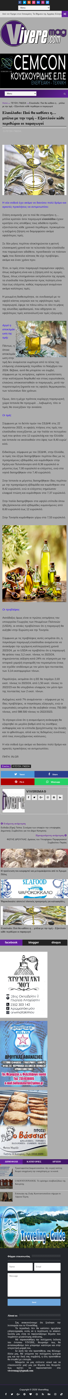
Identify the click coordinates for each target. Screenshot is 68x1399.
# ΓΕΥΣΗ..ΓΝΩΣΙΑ (21, 766)
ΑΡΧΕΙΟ (56, 1162)
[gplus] (18, 1394)
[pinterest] (24, 1394)
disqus (56, 942)
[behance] (38, 2)
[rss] (29, 2)
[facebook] (20, 2)
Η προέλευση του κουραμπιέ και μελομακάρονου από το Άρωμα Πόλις (33, 873)
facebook (11, 942)
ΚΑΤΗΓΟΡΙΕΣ (34, 1162)
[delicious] (47, 2)
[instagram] (42, 2)
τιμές (5, 255)
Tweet (22, 774)
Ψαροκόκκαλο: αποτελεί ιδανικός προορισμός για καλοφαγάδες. (33, 901)
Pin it (22, 782)
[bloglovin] (30, 1394)
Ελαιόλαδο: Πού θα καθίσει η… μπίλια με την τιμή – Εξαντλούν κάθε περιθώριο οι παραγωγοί (33, 930)
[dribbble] (33, 2)
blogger (33, 942)
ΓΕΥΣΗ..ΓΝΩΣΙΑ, (14, 131)
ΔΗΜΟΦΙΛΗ (11, 1162)
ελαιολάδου (49, 219)
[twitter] (24, 2)
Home (5, 103)
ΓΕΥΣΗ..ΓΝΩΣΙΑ (18, 103)
